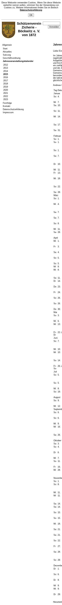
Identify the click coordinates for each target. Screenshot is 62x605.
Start (5, 48)
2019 (5, 87)
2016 (5, 77)
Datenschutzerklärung (31, 10)
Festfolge (7, 103)
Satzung (7, 55)
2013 (5, 68)
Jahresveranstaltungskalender (18, 61)
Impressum (8, 112)
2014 (5, 71)
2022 (5, 96)
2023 (5, 99)
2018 (5, 83)
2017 (5, 80)
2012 (5, 65)
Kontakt (6, 106)
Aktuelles (7, 51)
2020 (5, 90)
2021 (5, 93)
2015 (5, 74)
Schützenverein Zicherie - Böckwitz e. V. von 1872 (29, 29)
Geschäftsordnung (11, 58)
